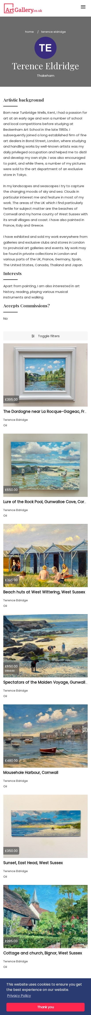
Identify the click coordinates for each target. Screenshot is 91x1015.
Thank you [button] (45, 1007)
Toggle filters (47, 336)
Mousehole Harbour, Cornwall (30, 772)
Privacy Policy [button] (19, 995)
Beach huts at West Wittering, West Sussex (44, 592)
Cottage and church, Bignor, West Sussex (42, 953)
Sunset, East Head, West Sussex (33, 862)
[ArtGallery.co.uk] (36, 8)
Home (29, 32)
